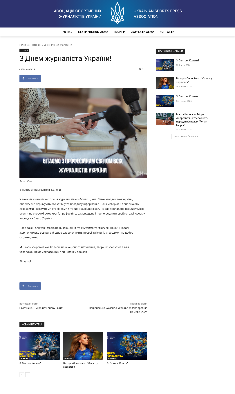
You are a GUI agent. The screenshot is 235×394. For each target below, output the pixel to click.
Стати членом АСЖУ (93, 32)
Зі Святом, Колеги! (117, 363)
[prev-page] (21, 374)
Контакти (167, 32)
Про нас (66, 32)
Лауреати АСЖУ (142, 32)
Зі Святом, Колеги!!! (30, 363)
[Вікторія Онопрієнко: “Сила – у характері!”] (83, 346)
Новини (119, 32)
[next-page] (27, 374)
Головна (24, 44)
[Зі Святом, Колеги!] (127, 346)
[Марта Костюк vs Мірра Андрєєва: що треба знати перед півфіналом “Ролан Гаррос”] (165, 119)
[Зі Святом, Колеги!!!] (39, 346)
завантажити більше (184, 136)
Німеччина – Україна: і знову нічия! (41, 308)
